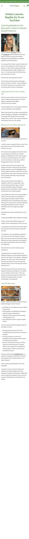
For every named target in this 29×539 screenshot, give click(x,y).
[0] (27, 6)
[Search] (24, 6)
